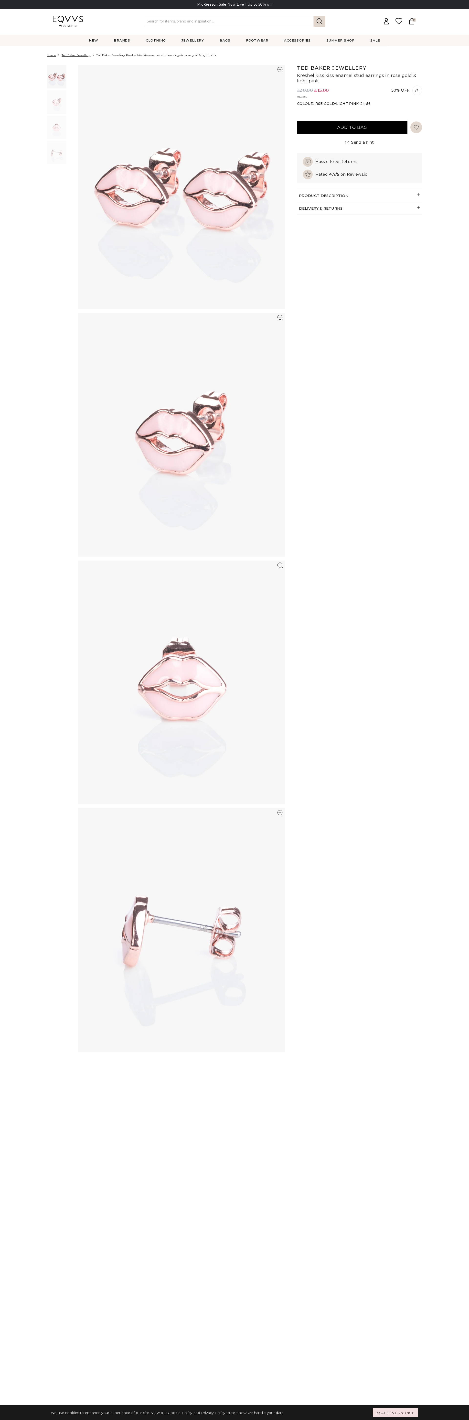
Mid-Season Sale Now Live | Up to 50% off (234, 4)
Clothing (156, 40)
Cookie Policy (180, 1412)
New (93, 40)
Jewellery (192, 40)
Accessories (297, 40)
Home (51, 55)
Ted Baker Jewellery (76, 55)
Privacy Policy (213, 1412)
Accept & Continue (395, 1412)
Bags (225, 40)
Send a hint (362, 142)
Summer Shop (340, 40)
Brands (122, 40)
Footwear (257, 40)
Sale (375, 40)
